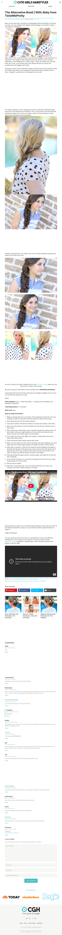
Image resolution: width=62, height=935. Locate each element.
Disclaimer (39, 923)
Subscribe (12, 6)
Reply (6, 652)
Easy (16, 18)
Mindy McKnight (21, 19)
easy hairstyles (21, 581)
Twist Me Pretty (42, 384)
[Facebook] (32, 919)
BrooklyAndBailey (10, 541)
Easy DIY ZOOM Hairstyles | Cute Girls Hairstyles (30, 615)
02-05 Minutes (8, 18)
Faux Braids (19, 18)
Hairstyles (25, 18)
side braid (35, 581)
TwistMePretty (42, 581)
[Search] (60, 2)
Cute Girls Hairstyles (31, 2)
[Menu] (2, 2)
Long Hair (39, 18)
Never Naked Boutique (11, 700)
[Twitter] (35, 919)
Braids (13, 18)
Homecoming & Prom (31, 18)
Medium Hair (43, 18)
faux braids (29, 581)
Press (25, 923)
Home (21, 923)
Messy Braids (50, 18)
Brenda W (8, 817)
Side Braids (23, 579)
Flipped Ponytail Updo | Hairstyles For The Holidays (48, 615)
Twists (16, 19)
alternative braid (12, 581)
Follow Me (31, 6)
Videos (50, 6)
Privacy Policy (32, 923)
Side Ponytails (11, 19)
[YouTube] (26, 919)
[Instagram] (29, 919)
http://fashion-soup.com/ (12, 833)
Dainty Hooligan (9, 786)
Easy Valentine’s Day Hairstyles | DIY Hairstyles (11, 615)
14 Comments (36, 19)
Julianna (7, 732)
